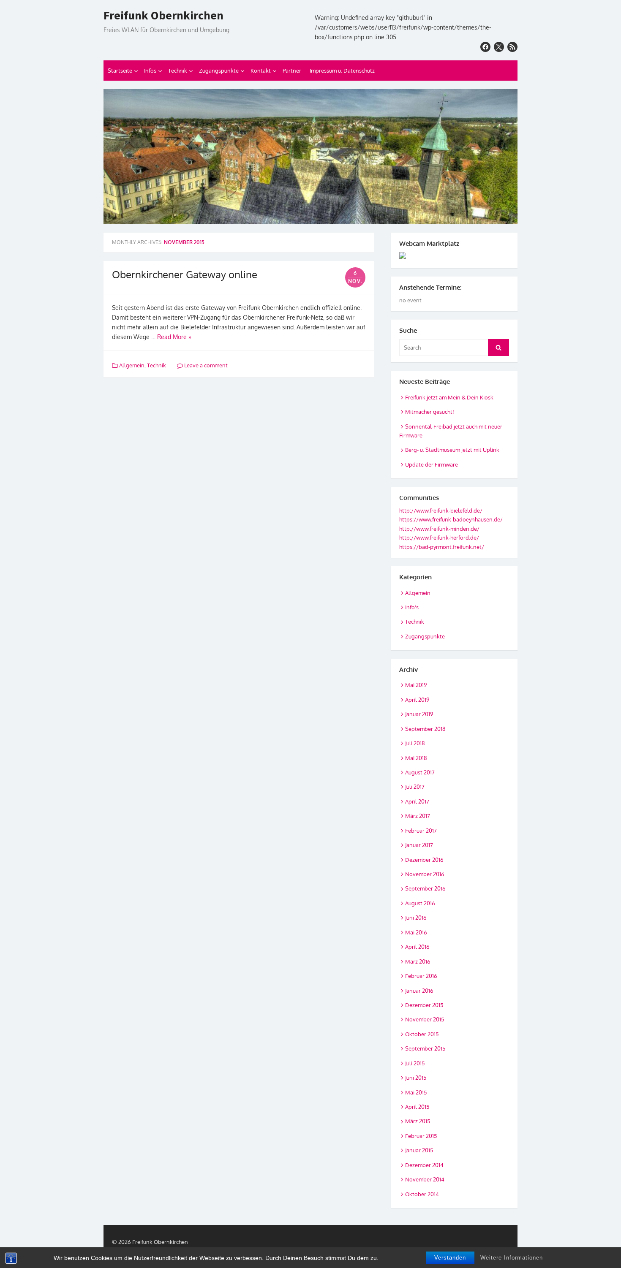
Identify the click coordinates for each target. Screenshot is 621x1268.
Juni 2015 (415, 1077)
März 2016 (417, 961)
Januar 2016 (419, 990)
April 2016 (417, 946)
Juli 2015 (415, 1063)
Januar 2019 (419, 714)
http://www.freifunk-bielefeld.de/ (440, 510)
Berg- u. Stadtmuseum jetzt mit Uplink (452, 449)
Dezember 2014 (424, 1165)
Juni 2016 (416, 917)
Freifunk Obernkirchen (163, 15)
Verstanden (450, 1257)
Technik (177, 70)
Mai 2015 (416, 1092)
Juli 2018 (415, 743)
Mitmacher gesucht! (429, 411)
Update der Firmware (431, 464)
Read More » (174, 336)
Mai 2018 (416, 758)
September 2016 (425, 888)
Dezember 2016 (424, 859)
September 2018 (425, 728)
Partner (292, 70)
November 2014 (424, 1179)
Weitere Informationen (511, 1257)
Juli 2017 (415, 786)
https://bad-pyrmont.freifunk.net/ (441, 546)
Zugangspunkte (219, 70)
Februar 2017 (421, 830)
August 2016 (420, 903)
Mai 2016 (416, 932)
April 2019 (417, 699)
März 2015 (417, 1121)
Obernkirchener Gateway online (184, 274)
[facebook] (485, 47)
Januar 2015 (419, 1150)
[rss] (512, 47)
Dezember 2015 (424, 1005)
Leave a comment (205, 365)
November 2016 (424, 874)
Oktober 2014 (422, 1194)
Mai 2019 (416, 685)
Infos (150, 70)
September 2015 (425, 1048)
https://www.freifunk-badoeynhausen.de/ (451, 519)
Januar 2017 (419, 845)
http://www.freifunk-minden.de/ (439, 528)
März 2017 (417, 815)
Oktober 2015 (422, 1034)
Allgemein (131, 365)
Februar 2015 (421, 1135)
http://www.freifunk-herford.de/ (439, 537)
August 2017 (420, 772)
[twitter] (499, 47)
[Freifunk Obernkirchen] (311, 156)
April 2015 (417, 1106)
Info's (412, 607)
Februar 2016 (421, 975)
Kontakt (261, 70)
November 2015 (424, 1019)
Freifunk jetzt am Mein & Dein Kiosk (449, 397)
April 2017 (417, 801)
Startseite (120, 70)
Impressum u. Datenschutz (342, 70)
